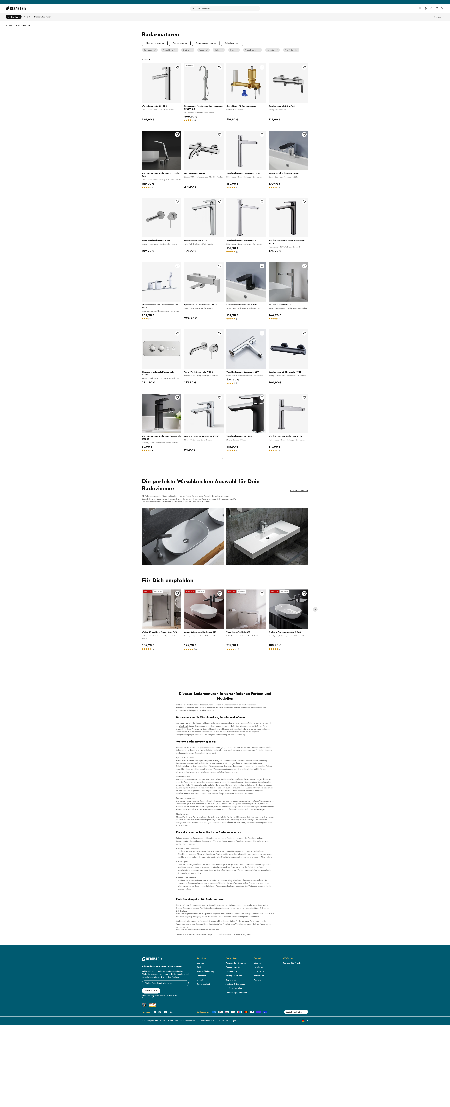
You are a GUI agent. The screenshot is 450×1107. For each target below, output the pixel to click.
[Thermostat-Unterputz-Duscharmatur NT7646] (161, 349)
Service (437, 17)
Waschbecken (182, 924)
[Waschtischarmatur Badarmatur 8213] (288, 413)
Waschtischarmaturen (185, 760)
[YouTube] (171, 1012)
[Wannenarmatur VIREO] (204, 150)
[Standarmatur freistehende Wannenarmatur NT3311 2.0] (204, 83)
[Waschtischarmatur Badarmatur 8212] (246, 217)
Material (270, 50)
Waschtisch (183, 726)
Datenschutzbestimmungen (150, 998)
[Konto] (431, 8)
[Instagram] (154, 1012)
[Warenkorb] (442, 8)
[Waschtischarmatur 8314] (288, 282)
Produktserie (251, 50)
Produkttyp (168, 50)
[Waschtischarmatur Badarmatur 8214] (246, 150)
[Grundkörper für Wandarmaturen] (246, 83)
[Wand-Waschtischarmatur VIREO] (204, 349)
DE (307, 1020)
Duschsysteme (182, 793)
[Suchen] (193, 8)
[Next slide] (315, 609)
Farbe (201, 50)
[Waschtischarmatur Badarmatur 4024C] (204, 413)
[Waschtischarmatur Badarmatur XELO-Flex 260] (161, 150)
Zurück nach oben (294, 1012)
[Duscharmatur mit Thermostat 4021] (288, 349)
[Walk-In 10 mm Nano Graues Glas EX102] (161, 609)
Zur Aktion (244, 2)
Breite (186, 50)
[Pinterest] (165, 1012)
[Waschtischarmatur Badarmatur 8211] (246, 349)
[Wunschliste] (437, 8)
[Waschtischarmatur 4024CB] (246, 413)
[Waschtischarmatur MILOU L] (161, 83)
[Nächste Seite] (230, 458)
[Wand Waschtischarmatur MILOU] (161, 217)
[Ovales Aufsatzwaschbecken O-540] (204, 609)
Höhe (217, 50)
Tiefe (232, 50)
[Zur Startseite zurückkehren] (16, 8)
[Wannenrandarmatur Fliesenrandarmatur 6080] (161, 282)
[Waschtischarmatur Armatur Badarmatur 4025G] (288, 217)
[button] (147, 649)
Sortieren (148, 50)
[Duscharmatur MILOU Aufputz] (288, 83)
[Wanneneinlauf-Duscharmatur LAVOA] (204, 282)
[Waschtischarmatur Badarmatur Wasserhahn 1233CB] (161, 413)
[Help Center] (426, 8)
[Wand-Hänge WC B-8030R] (246, 609)
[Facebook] (159, 1012)
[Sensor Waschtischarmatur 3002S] (288, 150)
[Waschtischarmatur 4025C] (204, 217)
